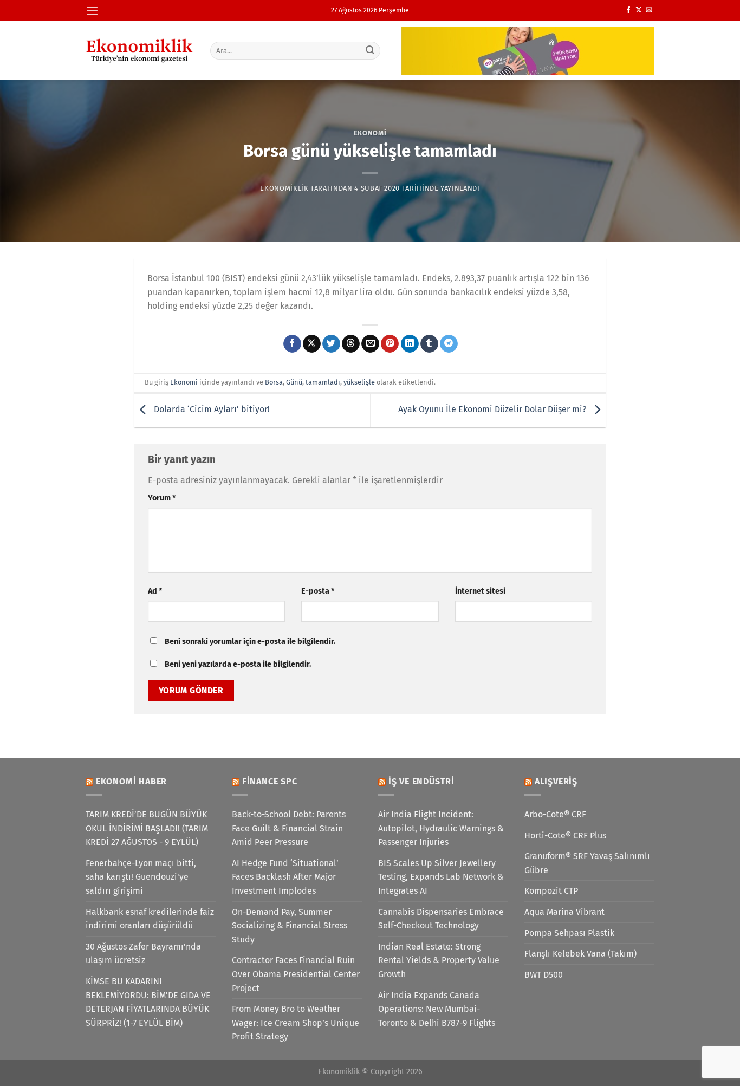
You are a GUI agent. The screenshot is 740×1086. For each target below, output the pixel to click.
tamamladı (323, 382)
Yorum (162, 498)
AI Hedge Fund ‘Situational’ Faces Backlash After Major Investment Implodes (285, 877)
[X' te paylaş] (312, 344)
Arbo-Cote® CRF (555, 814)
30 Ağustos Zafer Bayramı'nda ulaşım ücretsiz (143, 953)
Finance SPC (269, 781)
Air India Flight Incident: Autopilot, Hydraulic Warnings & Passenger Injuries (441, 828)
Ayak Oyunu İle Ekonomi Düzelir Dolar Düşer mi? (493, 410)
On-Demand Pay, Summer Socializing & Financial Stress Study (289, 926)
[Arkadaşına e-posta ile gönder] (370, 344)
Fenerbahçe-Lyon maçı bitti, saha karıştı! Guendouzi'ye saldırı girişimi (141, 877)
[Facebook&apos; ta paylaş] (292, 344)
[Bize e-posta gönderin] (649, 10)
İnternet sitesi (480, 591)
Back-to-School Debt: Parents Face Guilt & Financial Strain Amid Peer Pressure (289, 828)
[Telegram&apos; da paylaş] (449, 344)
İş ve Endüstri (421, 781)
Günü (294, 382)
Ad (155, 591)
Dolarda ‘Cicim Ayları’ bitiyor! (211, 410)
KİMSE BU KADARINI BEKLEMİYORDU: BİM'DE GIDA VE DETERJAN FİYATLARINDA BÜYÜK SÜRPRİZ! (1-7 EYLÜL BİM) (148, 1002)
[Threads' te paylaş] (351, 344)
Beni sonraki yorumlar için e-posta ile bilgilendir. (250, 641)
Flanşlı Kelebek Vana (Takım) (580, 953)
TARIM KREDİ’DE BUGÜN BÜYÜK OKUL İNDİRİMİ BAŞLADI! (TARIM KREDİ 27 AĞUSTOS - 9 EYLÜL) (147, 828)
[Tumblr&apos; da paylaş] (429, 344)
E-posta (317, 591)
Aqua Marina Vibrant (564, 912)
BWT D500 (543, 975)
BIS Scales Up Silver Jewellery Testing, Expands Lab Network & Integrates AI (441, 877)
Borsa (274, 382)
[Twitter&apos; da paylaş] (331, 344)
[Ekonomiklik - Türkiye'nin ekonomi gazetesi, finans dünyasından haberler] (140, 50)
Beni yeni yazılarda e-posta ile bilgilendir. (238, 664)
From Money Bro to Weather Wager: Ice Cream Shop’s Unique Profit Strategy (295, 1023)
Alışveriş (556, 781)
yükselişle (359, 382)
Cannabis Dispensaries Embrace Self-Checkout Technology (441, 919)
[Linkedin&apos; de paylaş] (410, 344)
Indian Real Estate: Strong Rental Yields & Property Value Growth (438, 960)
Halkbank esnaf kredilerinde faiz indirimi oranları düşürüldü (150, 919)
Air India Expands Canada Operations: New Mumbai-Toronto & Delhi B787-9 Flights (436, 1009)
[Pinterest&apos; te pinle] (390, 344)
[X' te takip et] (638, 10)
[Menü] (92, 10)
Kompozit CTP (551, 891)
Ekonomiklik (284, 188)
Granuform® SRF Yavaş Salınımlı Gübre (587, 863)
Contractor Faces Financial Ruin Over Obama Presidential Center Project (296, 974)
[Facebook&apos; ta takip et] (628, 10)
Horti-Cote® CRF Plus (565, 835)
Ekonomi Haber (131, 781)
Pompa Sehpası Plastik (569, 933)
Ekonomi (370, 133)
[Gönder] (370, 50)
